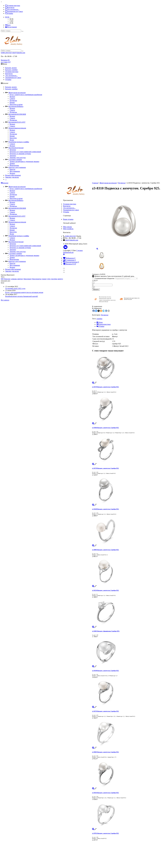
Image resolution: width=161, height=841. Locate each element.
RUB (7, 17)
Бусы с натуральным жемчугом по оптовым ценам (24, 292)
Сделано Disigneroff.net (73, 251)
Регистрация (12, 27)
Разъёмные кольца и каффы (19, 142)
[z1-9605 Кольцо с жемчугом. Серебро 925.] (126, 733)
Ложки (12, 163)
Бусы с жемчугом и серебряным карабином (26, 95)
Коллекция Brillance (16, 106)
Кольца (12, 96)
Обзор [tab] (100, 322)
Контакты (10, 7)
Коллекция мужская (16, 148)
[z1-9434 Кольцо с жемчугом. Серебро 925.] (126, 773)
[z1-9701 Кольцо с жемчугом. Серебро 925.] (126, 814)
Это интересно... (13, 9)
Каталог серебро (11, 70)
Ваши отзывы (68, 219)
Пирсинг (7, 279)
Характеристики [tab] (104, 324)
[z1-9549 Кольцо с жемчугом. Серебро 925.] (126, 651)
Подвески (13, 100)
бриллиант (28, 279)
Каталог (5, 183)
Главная (95, 183)
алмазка (14, 279)
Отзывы (10, 13)
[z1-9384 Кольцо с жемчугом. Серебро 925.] (126, 408)
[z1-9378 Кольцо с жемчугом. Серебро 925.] (126, 449)
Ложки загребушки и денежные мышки (24, 161)
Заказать (96, 289)
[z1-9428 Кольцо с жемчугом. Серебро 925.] (126, 490)
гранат (44, 279)
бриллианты (36, 279)
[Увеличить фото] (93, 383)
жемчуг (60, 279)
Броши (12, 102)
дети (48, 279)
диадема (54, 279)
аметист (20, 279)
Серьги (12, 98)
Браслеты (13, 138)
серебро (99, 319)
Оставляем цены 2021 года (15, 288)
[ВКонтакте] (65, 247)
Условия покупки (13, 5)
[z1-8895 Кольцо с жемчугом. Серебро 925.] (126, 530)
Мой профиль (68, 229)
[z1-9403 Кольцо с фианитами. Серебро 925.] (126, 612)
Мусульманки (15, 171)
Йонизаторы (14, 165)
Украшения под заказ (15, 11)
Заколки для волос (12, 177)
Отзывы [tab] (101, 326)
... (6, 179)
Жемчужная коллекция (17, 93)
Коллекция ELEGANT (17, 122)
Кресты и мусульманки (17, 167)
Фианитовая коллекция (17, 128)
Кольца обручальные (13, 175)
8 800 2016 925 (6, 53)
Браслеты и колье (16, 104)
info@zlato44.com (18, 53)
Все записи (5, 300)
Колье (12, 140)
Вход (9, 25)
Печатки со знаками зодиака (20, 154)
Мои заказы (67, 227)
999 (2, 279)
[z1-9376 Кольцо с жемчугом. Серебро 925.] (126, 692)
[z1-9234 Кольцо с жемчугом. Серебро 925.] (126, 571)
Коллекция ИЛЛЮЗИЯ (17, 114)
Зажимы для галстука (18, 157)
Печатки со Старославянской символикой (25, 152)
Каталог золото (11, 68)
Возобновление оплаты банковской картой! (21, 296)
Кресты (12, 169)
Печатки (13, 150)
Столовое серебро (15, 159)
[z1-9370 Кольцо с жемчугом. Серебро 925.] (126, 368)
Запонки (13, 156)
